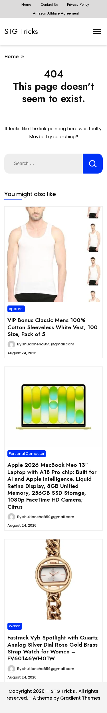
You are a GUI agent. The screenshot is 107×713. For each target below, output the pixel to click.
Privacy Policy (78, 4)
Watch (15, 626)
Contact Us (49, 4)
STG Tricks (21, 31)
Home (26, 4)
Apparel (16, 308)
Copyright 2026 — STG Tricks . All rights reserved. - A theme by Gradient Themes (53, 694)
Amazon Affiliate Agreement (56, 13)
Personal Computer (27, 453)
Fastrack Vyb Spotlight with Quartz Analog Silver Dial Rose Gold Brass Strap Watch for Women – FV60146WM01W (52, 647)
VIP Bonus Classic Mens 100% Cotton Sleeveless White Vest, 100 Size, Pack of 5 (52, 327)
